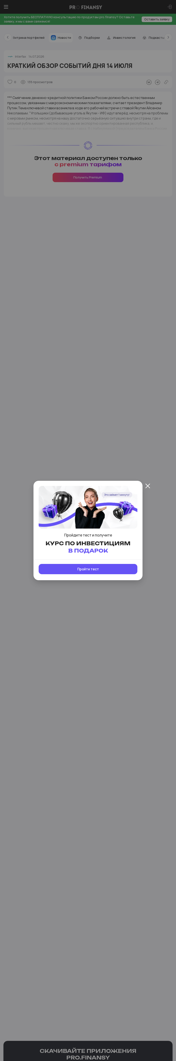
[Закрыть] (148, 486)
